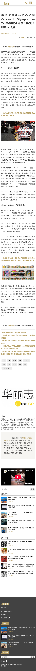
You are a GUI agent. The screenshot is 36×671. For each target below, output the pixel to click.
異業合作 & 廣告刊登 (6, 611)
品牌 (9, 360)
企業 (14, 364)
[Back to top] (30, 665)
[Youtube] (4, 661)
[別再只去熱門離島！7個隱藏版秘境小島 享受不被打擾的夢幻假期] (4, 499)
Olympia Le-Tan (7, 368)
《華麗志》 (10, 47)
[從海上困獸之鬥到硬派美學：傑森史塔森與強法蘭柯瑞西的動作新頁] (4, 522)
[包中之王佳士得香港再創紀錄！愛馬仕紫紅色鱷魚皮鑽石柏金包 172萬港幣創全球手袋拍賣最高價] (4, 566)
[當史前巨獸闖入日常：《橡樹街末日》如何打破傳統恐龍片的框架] (4, 529)
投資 (14, 360)
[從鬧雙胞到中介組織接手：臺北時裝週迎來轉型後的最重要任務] (4, 507)
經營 (4, 364)
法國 (20, 360)
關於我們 (3, 608)
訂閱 (32, 489)
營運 (20, 364)
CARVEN (26, 360)
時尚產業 (15, 34)
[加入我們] (7, 661)
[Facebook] (2, 661)
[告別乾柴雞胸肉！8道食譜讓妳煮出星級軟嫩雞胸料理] (4, 551)
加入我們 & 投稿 (5, 618)
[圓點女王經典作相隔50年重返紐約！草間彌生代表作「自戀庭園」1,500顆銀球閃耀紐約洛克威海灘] (4, 573)
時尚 (4, 360)
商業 (9, 364)
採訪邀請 (3, 614)
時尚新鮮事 (5, 34)
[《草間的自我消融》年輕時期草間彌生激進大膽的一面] (4, 543)
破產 (25, 364)
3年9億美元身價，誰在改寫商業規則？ (15, 332)
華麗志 (23, 37)
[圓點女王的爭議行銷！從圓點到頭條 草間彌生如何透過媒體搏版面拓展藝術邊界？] (4, 558)
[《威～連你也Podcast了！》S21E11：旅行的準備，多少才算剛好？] (4, 514)
